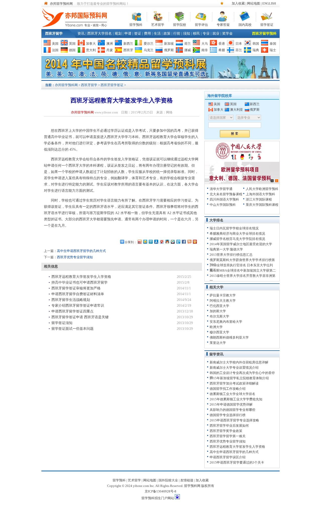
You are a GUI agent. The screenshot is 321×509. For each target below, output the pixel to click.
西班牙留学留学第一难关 (228, 436)
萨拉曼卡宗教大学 (223, 295)
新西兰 (128, 43)
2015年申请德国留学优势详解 (231, 404)
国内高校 (245, 24)
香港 (221, 43)
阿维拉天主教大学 (223, 300)
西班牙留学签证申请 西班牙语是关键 (80, 317)
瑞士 (273, 50)
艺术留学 (157, 24)
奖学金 (227, 33)
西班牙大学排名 (99, 33)
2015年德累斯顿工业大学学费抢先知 (236, 399)
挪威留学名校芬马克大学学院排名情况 (237, 239)
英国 (72, 43)
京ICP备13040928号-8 (160, 491)
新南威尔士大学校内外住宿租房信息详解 (239, 362)
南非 (204, 50)
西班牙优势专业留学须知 (75, 257)
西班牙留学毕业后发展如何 (229, 425)
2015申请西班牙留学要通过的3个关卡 (237, 462)
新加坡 (169, 43)
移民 (196, 33)
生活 (157, 33)
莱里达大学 (218, 343)
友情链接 (186, 480)
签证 (137, 33)
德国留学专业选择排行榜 (228, 415)
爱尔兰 (148, 43)
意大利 (91, 50)
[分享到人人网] (156, 241)
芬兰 (238, 50)
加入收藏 (238, 3)
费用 (147, 33)
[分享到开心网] (194, 241)
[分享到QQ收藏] (172, 241)
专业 (206, 33)
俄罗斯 (169, 50)
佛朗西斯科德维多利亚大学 (229, 337)
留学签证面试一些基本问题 (72, 329)
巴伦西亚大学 (219, 306)
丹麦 (109, 50)
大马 (204, 43)
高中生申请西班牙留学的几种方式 (81, 251)
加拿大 (91, 43)
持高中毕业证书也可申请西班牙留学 (79, 282)
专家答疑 (223, 24)
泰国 (273, 43)
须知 (186, 33)
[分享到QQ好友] (167, 241)
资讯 (81, 33)
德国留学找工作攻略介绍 (228, 389)
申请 (127, 33)
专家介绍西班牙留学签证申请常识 (77, 305)
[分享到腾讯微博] (150, 241)
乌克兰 (148, 50)
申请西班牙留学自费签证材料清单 (77, 294)
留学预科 (135, 24)
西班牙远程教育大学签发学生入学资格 (81, 277)
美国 (55, 43)
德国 (72, 50)
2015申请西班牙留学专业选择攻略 (234, 420)
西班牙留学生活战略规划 (70, 300)
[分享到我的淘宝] (189, 241)
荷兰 (187, 43)
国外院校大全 (168, 480)
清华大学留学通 (221, 189)
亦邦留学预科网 (61, 4)
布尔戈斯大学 (219, 316)
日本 (238, 43)
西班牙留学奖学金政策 (226, 431)
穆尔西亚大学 (219, 332)
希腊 (221, 50)
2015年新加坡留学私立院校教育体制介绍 (239, 378)
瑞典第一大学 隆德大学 (226, 249)
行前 (176, 33)
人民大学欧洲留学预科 (262, 189)
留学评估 (201, 24)
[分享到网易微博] (161, 241)
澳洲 (109, 43)
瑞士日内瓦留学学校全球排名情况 (234, 228)
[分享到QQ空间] (145, 241)
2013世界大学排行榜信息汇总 (231, 255)
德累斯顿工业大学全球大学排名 (232, 394)
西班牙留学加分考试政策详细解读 (234, 383)
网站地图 (253, 3)
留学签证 (266, 24)
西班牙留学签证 (112, 85)
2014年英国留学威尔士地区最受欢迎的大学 (241, 244)
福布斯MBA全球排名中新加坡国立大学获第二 (243, 270)
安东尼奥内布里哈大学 (226, 322)
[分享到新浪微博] (139, 241)
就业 (215, 33)
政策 (167, 33)
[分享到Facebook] (183, 241)
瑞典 (256, 50)
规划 (118, 33)
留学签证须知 (61, 323)
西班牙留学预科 (264, 33)
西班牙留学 (54, 33)
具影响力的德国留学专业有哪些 (232, 410)
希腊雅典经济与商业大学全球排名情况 (237, 233)
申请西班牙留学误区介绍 (228, 457)
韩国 (256, 43)
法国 (55, 50)
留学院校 (179, 24)
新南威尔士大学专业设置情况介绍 (234, 367)
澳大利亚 (236, 109)
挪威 (187, 50)
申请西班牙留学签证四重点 (72, 311)
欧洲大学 (216, 327)
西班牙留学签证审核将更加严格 (76, 288)
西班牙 (128, 50)
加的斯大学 (218, 311)
